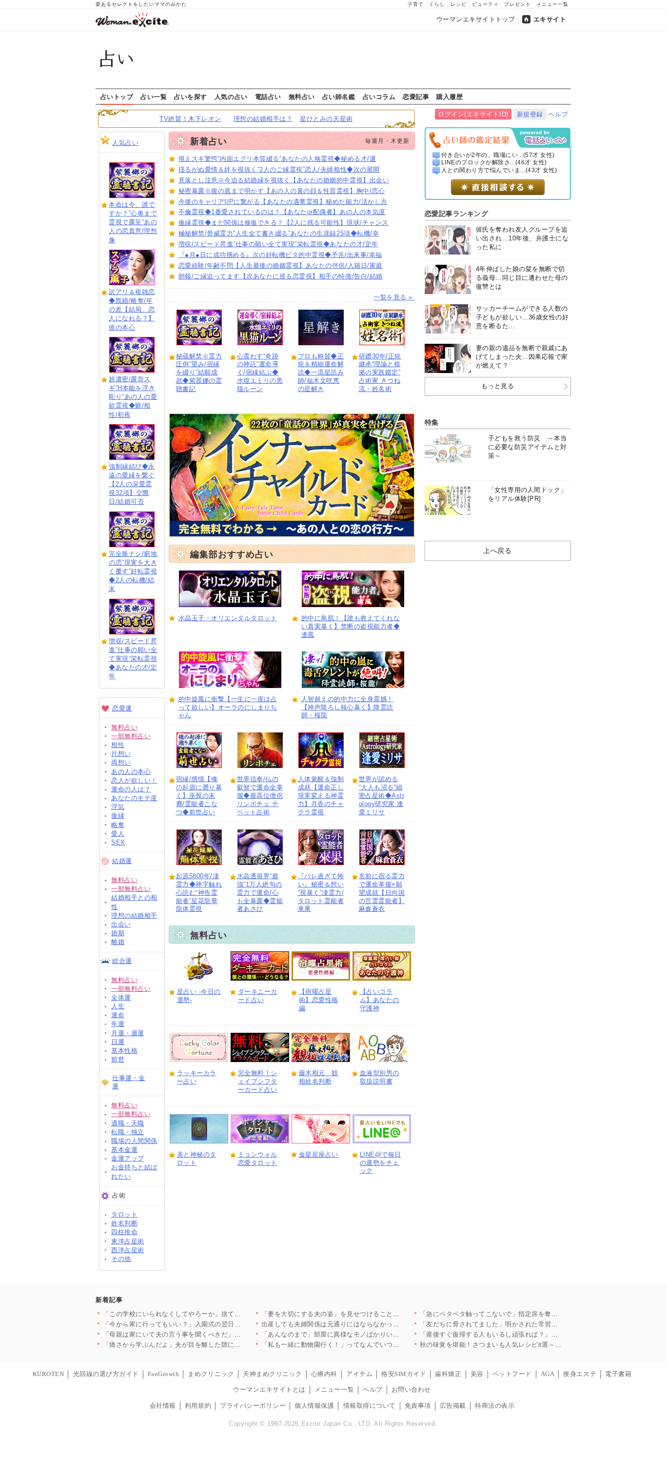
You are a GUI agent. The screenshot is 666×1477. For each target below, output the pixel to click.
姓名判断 (124, 1223)
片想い (121, 753)
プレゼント (517, 4)
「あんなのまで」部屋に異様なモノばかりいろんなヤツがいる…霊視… (366, 1334)
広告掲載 (453, 1405)
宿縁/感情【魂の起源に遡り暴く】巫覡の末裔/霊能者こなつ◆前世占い (199, 795)
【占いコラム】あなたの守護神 (379, 1000)
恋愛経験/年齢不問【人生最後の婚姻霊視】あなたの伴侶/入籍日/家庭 (280, 265)
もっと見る (497, 386)
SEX (118, 842)
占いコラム (379, 96)
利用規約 (198, 1405)
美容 (477, 1374)
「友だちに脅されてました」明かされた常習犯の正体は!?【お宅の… (521, 1324)
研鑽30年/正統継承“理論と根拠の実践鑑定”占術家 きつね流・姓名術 (380, 373)
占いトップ (117, 96)
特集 (432, 422)
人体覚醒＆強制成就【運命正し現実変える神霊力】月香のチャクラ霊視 (321, 795)
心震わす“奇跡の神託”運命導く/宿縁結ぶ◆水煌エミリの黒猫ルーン (260, 373)
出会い (121, 924)
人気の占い (231, 96)
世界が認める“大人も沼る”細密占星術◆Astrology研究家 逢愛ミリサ (382, 795)
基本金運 (124, 1149)
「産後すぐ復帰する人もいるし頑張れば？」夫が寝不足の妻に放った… (525, 1334)
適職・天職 (127, 1123)
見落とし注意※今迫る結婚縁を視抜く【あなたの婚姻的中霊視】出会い (284, 180)
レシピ (459, 4)
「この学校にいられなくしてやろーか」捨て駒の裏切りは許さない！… (208, 1314)
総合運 (122, 961)
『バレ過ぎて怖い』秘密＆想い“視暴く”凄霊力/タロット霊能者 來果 (321, 892)
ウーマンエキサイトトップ (475, 19)
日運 (117, 1041)
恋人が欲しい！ (134, 780)
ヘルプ (558, 114)
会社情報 (163, 1405)
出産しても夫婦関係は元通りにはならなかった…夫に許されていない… (366, 1324)
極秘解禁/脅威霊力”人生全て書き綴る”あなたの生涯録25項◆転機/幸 (278, 233)
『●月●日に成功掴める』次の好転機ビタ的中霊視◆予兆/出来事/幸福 (280, 254)
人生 (117, 1006)
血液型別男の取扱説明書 (379, 1077)
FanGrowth (163, 1374)
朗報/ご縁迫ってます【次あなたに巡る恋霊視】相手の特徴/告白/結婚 (280, 276)
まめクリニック (211, 1374)
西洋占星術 (127, 1250)
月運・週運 (127, 1033)
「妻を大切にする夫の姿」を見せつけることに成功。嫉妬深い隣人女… (366, 1314)
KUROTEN (48, 1374)
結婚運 (122, 861)
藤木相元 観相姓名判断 (318, 1077)
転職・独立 (127, 1132)
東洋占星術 (127, 1241)
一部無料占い (131, 736)
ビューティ (485, 4)
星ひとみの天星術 (326, 118)
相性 (117, 744)
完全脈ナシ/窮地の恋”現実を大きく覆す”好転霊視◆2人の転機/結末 (133, 571)
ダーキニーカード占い (257, 996)
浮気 (117, 806)
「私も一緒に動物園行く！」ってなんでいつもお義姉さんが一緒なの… (366, 1344)
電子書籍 (618, 1374)
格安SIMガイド (403, 1374)
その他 (121, 1258)
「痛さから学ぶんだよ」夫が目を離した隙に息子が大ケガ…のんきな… (208, 1344)
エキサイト (550, 19)
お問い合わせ (411, 1389)
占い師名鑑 (338, 96)
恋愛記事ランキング (457, 213)
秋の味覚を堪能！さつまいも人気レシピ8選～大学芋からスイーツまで (524, 1344)
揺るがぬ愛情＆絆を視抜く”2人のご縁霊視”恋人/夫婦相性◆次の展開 (279, 169)
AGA (548, 1374)
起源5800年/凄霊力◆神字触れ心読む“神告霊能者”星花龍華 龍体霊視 (199, 892)
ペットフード (512, 1374)
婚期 (117, 933)
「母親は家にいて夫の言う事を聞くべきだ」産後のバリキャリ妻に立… (208, 1334)
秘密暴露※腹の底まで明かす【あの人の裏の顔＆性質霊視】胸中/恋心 (281, 191)
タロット (124, 1214)
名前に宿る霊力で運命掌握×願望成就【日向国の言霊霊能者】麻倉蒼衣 (382, 892)
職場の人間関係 (134, 1140)
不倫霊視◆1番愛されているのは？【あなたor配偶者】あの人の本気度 (282, 212)
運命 (117, 1015)
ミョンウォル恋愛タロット (257, 1158)
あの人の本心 (131, 771)
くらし (437, 4)
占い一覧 (153, 96)
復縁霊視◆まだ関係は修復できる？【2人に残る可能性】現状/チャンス (283, 222)
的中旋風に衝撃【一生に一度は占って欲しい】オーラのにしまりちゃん (227, 707)
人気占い (125, 142)
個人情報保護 (314, 1405)
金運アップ (127, 1158)
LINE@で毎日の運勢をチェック (380, 1163)
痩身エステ (579, 1374)
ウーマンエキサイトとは (269, 1389)
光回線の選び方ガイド (106, 1374)
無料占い (302, 96)
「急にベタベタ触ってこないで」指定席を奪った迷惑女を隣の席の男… (525, 1314)
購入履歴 (449, 96)
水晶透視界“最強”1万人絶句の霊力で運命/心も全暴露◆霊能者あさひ (260, 892)
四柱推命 (124, 1232)
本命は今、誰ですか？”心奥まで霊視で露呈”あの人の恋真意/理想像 (133, 222)
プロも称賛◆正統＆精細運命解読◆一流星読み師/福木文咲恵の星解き (321, 373)
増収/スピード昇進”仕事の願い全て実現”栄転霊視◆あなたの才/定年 (133, 658)
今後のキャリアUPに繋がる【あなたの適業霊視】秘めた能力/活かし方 (283, 201)
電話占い (268, 96)
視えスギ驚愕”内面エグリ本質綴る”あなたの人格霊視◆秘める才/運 (277, 158)
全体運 (121, 997)
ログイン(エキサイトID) (473, 114)
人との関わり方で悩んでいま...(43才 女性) (499, 170)
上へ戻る (497, 550)
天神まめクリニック (272, 1374)
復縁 (117, 815)
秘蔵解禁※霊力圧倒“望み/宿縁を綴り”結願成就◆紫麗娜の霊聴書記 (199, 373)
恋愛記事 (416, 96)
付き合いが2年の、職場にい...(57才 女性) (498, 155)
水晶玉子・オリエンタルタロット (227, 618)
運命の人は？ (131, 789)
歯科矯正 (448, 1374)
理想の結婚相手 (134, 915)
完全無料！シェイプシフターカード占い (257, 1081)
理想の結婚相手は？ (263, 118)
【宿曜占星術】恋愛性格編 (318, 1000)
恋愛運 (122, 708)
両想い (121, 762)
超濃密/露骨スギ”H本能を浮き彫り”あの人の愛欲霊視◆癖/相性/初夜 (133, 396)
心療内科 (324, 1374)
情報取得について (369, 1405)
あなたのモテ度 (134, 798)
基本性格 (124, 1050)
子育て (416, 4)
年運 (117, 1023)
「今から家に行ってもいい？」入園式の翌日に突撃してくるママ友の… (208, 1324)
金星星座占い (318, 1154)
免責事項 (418, 1405)
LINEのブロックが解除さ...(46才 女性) (494, 162)
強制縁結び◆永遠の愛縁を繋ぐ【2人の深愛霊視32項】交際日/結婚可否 (132, 484)
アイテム (359, 1374)
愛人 (117, 833)
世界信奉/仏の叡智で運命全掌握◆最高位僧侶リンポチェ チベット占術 (260, 795)
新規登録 (530, 114)
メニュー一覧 (552, 4)
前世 (117, 1059)
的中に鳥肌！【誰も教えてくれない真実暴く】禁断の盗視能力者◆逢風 (350, 626)
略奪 (117, 824)
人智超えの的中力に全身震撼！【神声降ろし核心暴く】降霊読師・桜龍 (347, 707)
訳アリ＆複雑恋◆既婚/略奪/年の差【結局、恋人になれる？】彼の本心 (132, 309)
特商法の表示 (494, 1405)
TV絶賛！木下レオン (190, 118)
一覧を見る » (393, 297)
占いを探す (190, 96)
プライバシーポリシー (253, 1405)
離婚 (117, 941)
